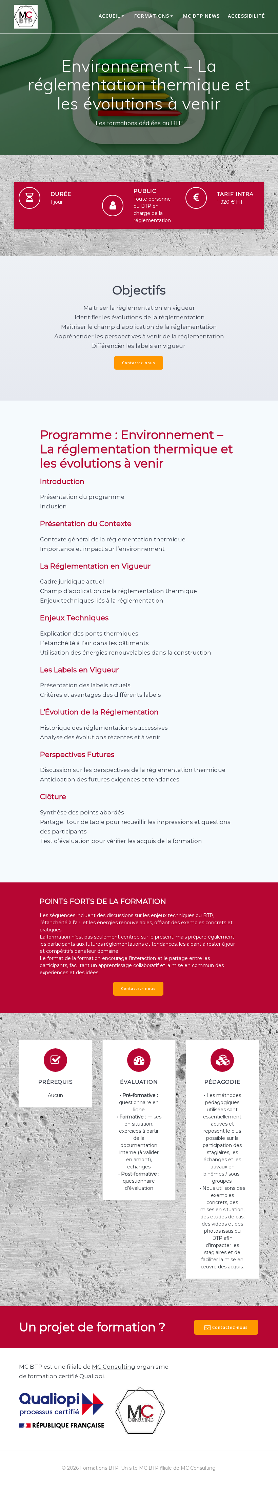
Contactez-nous (138, 362)
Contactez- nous (138, 988)
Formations (151, 16)
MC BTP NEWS (201, 16)
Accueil (109, 16)
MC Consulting (113, 1366)
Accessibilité (246, 16)
